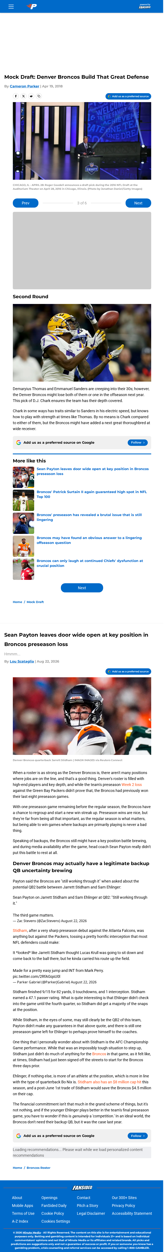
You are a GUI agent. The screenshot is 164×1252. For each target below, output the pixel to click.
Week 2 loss (132, 784)
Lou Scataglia (22, 661)
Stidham (20, 930)
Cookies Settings (55, 1221)
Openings (49, 1197)
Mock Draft (35, 602)
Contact (83, 1197)
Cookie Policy (52, 1213)
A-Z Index (20, 1221)
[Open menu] (11, 6)
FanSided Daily (54, 1205)
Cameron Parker (24, 86)
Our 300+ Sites (124, 1197)
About (17, 1197)
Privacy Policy (123, 1205)
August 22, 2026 (74, 920)
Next (138, 203)
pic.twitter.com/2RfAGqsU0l (36, 976)
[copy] (39, 96)
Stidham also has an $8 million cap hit (109, 1082)
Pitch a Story (87, 1205)
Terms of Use (23, 1213)
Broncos (99, 1054)
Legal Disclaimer (91, 1213)
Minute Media (32, 1232)
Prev (25, 203)
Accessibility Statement (132, 1213)
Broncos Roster (38, 1168)
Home (17, 602)
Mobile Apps (22, 1205)
